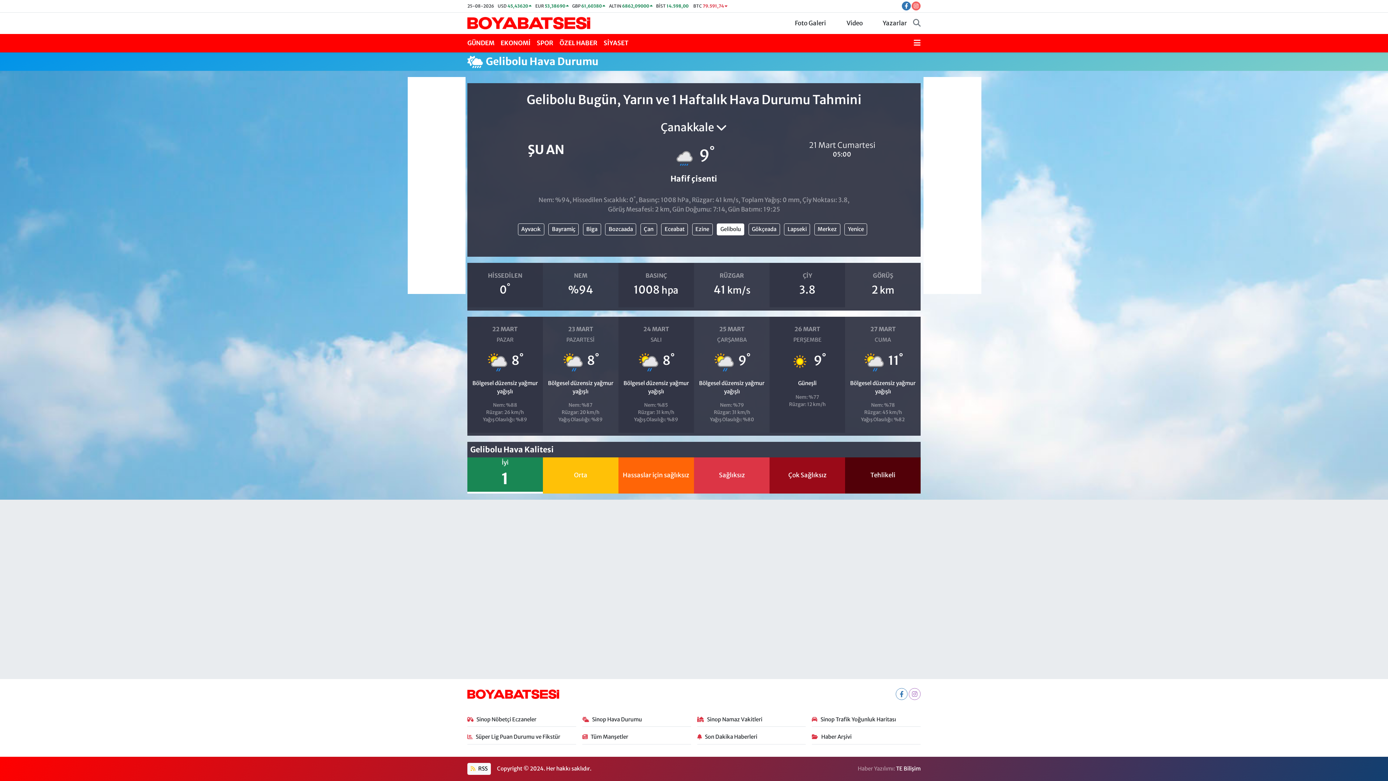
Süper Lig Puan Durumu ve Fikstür (518, 736)
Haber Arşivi (836, 736)
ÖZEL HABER (578, 43)
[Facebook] (902, 694)
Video (855, 23)
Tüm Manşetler (609, 736)
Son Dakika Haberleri (731, 736)
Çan (649, 229)
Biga (591, 229)
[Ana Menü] (917, 43)
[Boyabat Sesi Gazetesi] (528, 23)
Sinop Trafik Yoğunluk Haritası (858, 719)
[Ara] (917, 23)
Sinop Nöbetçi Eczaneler (506, 719)
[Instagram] (915, 694)
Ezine (702, 229)
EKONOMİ (516, 43)
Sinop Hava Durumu (617, 719)
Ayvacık (531, 229)
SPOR (545, 43)
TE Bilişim (908, 768)
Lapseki (797, 229)
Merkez (827, 229)
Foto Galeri (810, 23)
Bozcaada (621, 229)
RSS (482, 768)
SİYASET (616, 43)
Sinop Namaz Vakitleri (734, 719)
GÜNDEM (480, 43)
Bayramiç (563, 229)
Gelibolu (730, 229)
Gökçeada (764, 229)
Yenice (856, 229)
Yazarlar (895, 23)
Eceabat (675, 229)
